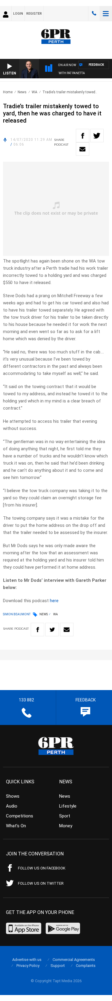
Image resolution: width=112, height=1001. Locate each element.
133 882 (94, 13)
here (54, 600)
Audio (11, 806)
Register (34, 14)
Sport (64, 816)
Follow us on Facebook (41, 868)
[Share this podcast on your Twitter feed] (97, 135)
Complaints (86, 965)
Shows (12, 796)
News (22, 92)
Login (18, 14)
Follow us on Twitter (41, 883)
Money (65, 825)
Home (8, 92)
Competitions (19, 816)
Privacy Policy (27, 965)
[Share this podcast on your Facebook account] (82, 135)
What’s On (16, 825)
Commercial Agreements (74, 959)
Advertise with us (27, 959)
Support (57, 965)
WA (34, 92)
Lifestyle (67, 806)
